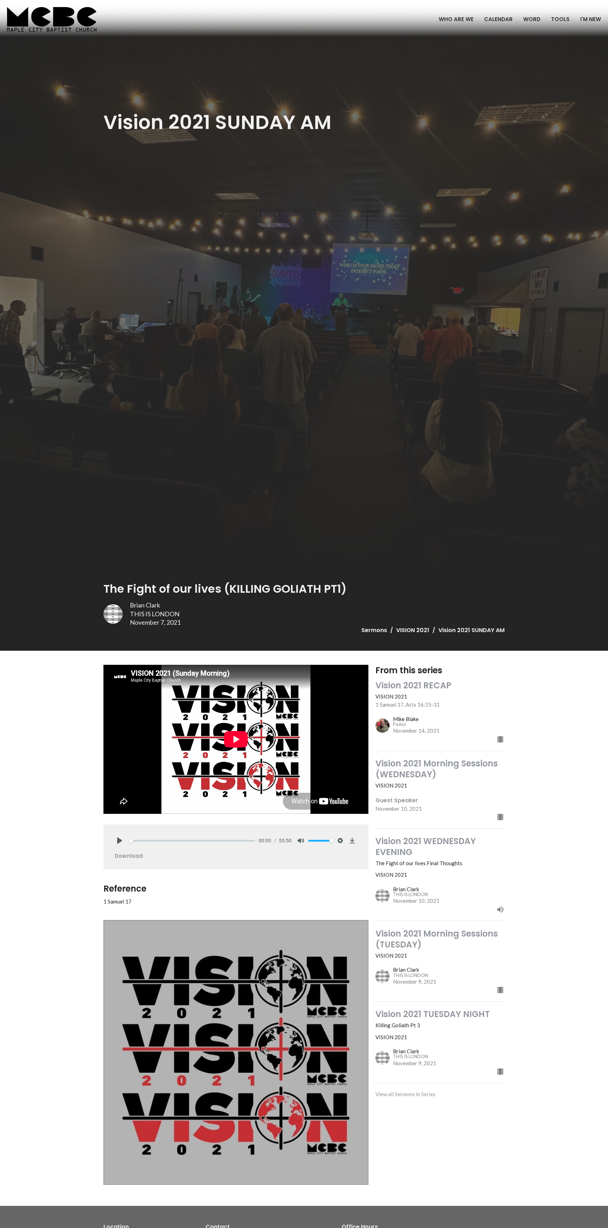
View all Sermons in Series (405, 1094)
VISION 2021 (412, 630)
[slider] (192, 840)
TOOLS (560, 19)
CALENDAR (498, 19)
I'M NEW (590, 19)
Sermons (374, 630)
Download (129, 856)
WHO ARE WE (456, 19)
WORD (531, 19)
